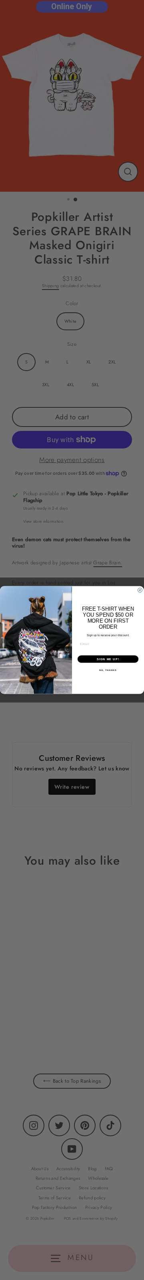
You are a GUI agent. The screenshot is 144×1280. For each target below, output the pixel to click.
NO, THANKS (108, 670)
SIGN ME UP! (108, 659)
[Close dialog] (140, 590)
